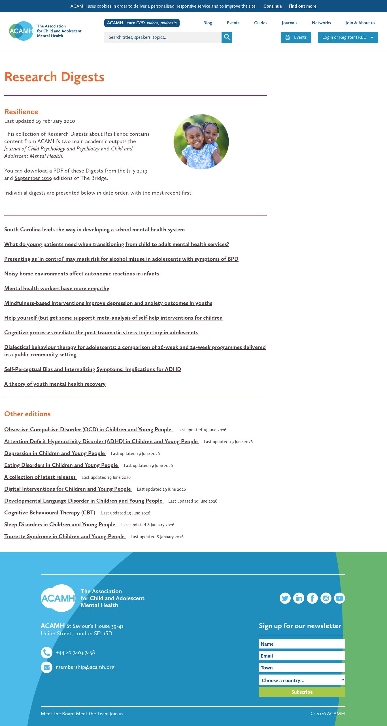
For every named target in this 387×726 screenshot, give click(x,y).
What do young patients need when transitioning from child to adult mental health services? (116, 244)
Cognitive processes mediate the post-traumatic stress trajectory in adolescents (101, 332)
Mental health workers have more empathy (56, 288)
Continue (272, 6)
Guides (260, 22)
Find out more (302, 6)
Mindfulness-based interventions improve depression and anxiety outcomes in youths (108, 303)
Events (300, 37)
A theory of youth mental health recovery (55, 383)
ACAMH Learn (142, 22)
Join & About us (360, 22)
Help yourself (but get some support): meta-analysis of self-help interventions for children (113, 317)
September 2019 (33, 178)
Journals (289, 22)
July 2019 (137, 170)
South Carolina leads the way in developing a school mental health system (94, 229)
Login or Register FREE (344, 37)
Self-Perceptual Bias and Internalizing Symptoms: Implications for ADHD (92, 369)
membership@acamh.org (85, 666)
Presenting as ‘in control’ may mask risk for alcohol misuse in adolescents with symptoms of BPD (121, 258)
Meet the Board (58, 713)
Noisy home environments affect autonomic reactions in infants (81, 273)
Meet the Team (92, 713)
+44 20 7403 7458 (75, 652)
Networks (321, 22)
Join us (116, 713)
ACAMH (336, 713)
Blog (207, 22)
